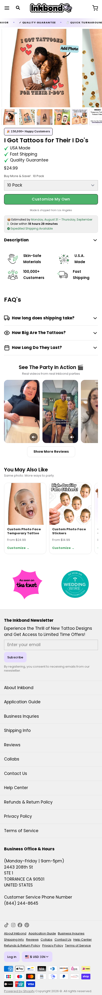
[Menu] (9, 8)
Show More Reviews (51, 451)
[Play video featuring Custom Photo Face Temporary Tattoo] (22, 411)
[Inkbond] (51, 8)
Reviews (12, 745)
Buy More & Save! (24, 176)
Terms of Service (21, 831)
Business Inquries (21, 716)
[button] (34, 437)
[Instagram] (13, 925)
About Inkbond (18, 688)
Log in (12, 957)
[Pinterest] (26, 925)
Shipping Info (17, 730)
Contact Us (15, 773)
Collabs (11, 759)
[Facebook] (20, 925)
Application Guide (22, 702)
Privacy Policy (18, 816)
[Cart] (93, 8)
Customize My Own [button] (51, 199)
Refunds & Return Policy (28, 802)
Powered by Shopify (19, 991)
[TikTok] (6, 925)
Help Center (16, 788)
